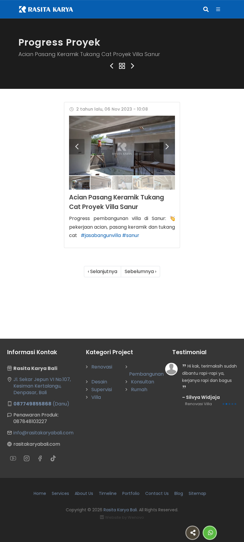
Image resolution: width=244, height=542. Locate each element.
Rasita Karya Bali (120, 510)
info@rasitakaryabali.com (43, 432)
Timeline (108, 493)
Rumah (139, 389)
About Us (84, 493)
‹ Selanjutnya (102, 271)
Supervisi (101, 389)
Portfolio (131, 493)
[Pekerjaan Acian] (122, 145)
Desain (99, 381)
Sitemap (197, 493)
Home (40, 493)
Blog (178, 493)
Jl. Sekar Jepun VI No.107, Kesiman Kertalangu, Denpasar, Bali (42, 386)
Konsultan (142, 381)
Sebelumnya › (140, 271)
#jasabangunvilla (101, 235)
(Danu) (41, 403)
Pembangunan (146, 374)
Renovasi (101, 366)
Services (60, 493)
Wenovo (136, 517)
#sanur (130, 235)
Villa (96, 397)
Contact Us (157, 493)
